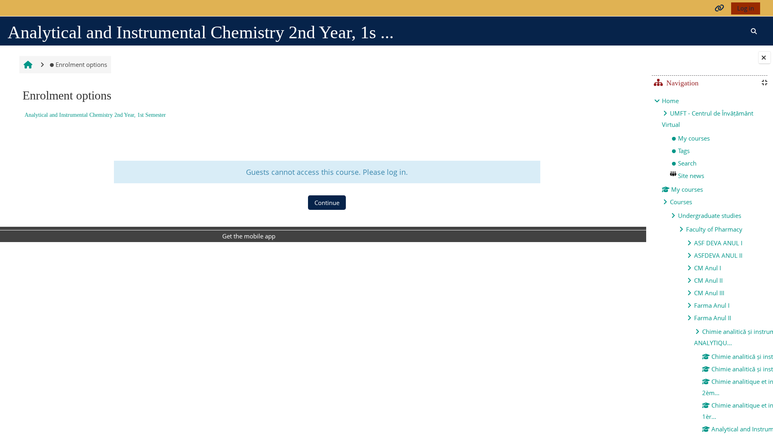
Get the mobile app (248, 236)
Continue (326, 203)
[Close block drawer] (764, 57)
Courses (681, 202)
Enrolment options (81, 64)
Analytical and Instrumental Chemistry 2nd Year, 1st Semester (95, 115)
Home (670, 101)
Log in (745, 8)
